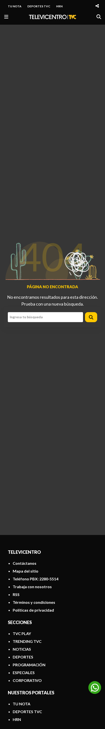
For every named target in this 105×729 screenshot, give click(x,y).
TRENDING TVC (27, 641)
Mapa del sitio (25, 571)
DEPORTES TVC (38, 6)
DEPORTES (23, 657)
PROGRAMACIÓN (29, 664)
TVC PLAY (22, 633)
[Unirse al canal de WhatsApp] (94, 687)
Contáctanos (24, 563)
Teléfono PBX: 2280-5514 (35, 578)
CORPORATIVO (27, 680)
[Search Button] (91, 317)
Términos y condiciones (34, 602)
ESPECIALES (24, 672)
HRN (59, 6)
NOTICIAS (22, 649)
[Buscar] (98, 17)
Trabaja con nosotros (32, 586)
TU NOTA (14, 6)
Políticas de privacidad (33, 610)
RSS (16, 594)
